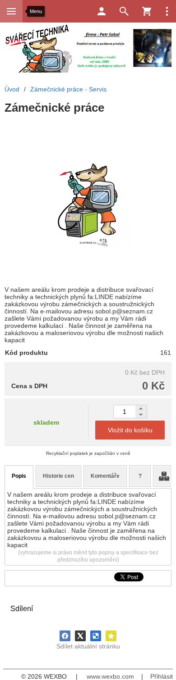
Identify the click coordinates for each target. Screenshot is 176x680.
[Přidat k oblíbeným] (111, 635)
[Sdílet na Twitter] (80, 635)
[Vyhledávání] (124, 11)
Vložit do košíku (130, 430)
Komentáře (105, 476)
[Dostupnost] (164, 476)
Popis (19, 476)
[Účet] (101, 11)
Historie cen (58, 476)
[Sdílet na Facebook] (65, 635)
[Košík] (146, 11)
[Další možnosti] (167, 11)
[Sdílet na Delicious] (95, 635)
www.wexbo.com (110, 676)
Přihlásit (161, 676)
